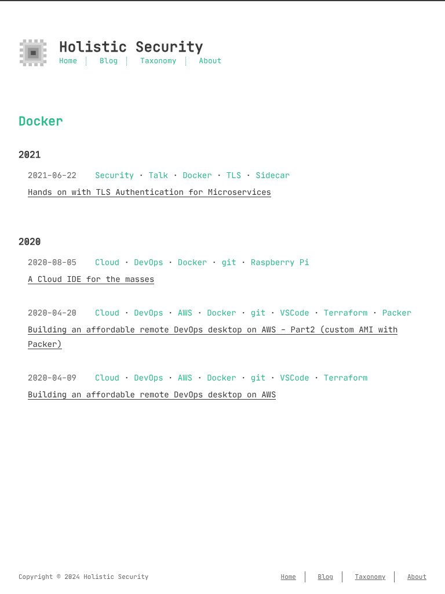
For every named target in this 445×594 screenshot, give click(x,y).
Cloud (107, 262)
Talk (158, 175)
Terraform (346, 312)
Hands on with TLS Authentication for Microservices (149, 192)
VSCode (294, 312)
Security (114, 175)
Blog (109, 61)
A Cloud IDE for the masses (91, 279)
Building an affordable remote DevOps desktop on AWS (152, 394)
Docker (197, 175)
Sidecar (273, 175)
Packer (396, 312)
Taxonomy (158, 61)
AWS (185, 312)
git (228, 262)
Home (68, 61)
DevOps (148, 262)
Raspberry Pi (280, 262)
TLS (234, 175)
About (210, 61)
